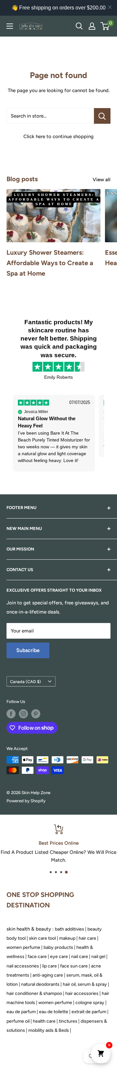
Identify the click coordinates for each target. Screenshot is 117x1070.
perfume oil (18, 1021)
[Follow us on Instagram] (23, 713)
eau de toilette (53, 1011)
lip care (49, 966)
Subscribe (28, 650)
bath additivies (69, 929)
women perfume (23, 947)
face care (37, 956)
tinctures (68, 1021)
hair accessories (81, 993)
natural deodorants (40, 984)
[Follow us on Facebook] (11, 713)
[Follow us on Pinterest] (35, 713)
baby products (58, 947)
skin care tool (42, 938)
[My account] (92, 26)
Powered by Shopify (26, 800)
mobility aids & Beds (48, 1030)
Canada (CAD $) (25, 681)
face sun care (74, 966)
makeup (67, 938)
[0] (105, 26)
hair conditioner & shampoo (34, 993)
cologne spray (89, 1002)
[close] (110, 7)
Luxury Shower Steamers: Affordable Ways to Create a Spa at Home (49, 262)
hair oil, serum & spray (85, 984)
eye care (59, 956)
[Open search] (79, 26)
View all (101, 180)
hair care (87, 938)
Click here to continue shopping (58, 136)
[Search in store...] (102, 116)
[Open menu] (9, 26)
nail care (79, 956)
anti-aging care (47, 975)
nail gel (98, 956)
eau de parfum (21, 1011)
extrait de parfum (89, 1011)
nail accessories (22, 966)
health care (44, 1021)
